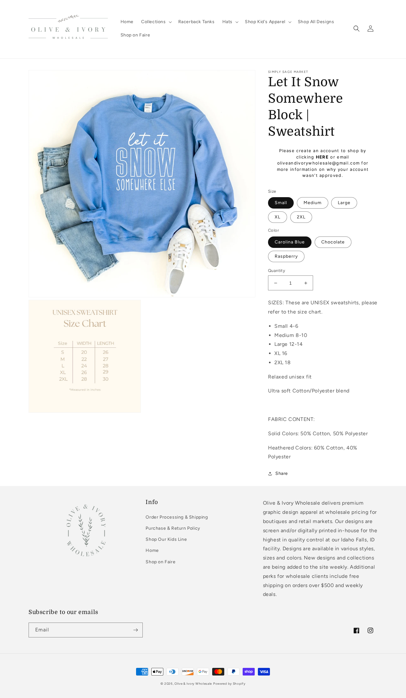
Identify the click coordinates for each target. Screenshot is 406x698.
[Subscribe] (135, 630)
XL (277, 217)
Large (344, 202)
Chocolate (333, 242)
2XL (301, 217)
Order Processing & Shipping (177, 517)
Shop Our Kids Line (166, 539)
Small (281, 202)
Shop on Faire (160, 562)
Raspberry (286, 256)
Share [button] (281, 473)
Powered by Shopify (229, 684)
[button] (155, 22)
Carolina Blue (290, 242)
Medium (313, 202)
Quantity (276, 270)
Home (152, 550)
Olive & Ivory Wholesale (193, 684)
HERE (322, 156)
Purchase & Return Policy (173, 528)
